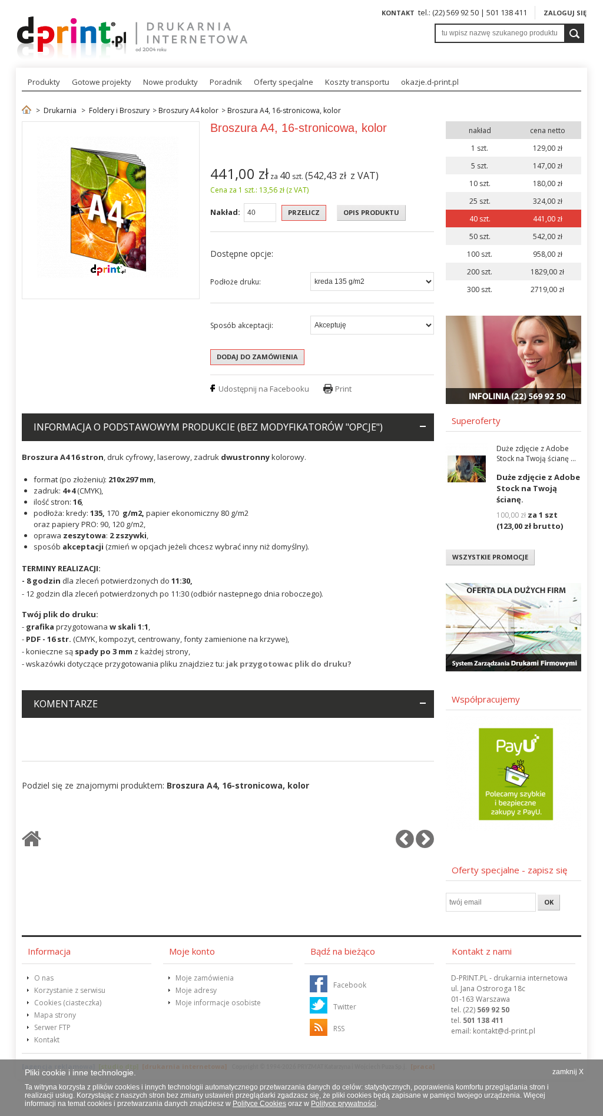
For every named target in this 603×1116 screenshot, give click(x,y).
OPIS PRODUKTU (371, 212)
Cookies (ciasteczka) (67, 1003)
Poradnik (226, 82)
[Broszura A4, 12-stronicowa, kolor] (405, 844)
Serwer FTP (52, 1027)
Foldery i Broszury (119, 110)
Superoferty (476, 420)
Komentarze (66, 703)
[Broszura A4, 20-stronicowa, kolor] (425, 844)
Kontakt (398, 12)
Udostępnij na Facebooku (263, 388)
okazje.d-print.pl (430, 82)
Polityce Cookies (259, 1104)
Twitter (344, 1007)
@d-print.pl (504, 1031)
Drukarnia (60, 110)
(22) (486, 1010)
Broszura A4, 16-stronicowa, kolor (284, 110)
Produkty (44, 82)
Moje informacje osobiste (218, 1003)
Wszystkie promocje (490, 556)
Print (343, 388)
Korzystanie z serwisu (69, 990)
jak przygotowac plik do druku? (289, 663)
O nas (44, 978)
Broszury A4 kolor (188, 110)
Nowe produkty (170, 82)
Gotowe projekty (101, 82)
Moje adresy (196, 990)
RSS (338, 1029)
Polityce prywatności (343, 1104)
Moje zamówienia (204, 978)
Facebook (349, 985)
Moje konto (192, 951)
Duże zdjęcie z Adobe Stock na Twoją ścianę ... (536, 453)
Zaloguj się (565, 12)
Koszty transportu (357, 82)
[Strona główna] (26, 110)
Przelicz (304, 212)
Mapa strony (55, 1015)
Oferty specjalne (283, 82)
